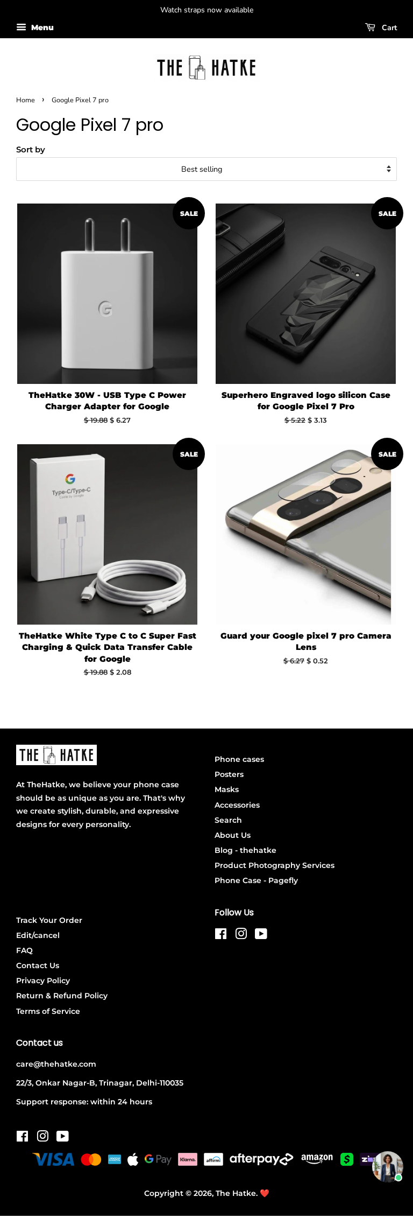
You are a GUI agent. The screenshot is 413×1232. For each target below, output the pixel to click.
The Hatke (236, 1193)
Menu (41, 27)
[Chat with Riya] (387, 1166)
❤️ (264, 1193)
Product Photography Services (274, 865)
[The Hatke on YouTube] (261, 936)
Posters (229, 774)
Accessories (237, 805)
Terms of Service (48, 1011)
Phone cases (239, 759)
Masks (227, 789)
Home (25, 100)
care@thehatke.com (56, 1064)
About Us (233, 835)
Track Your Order (49, 920)
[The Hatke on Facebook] (221, 936)
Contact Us (37, 965)
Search (228, 820)
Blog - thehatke (245, 850)
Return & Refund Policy (62, 995)
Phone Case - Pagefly (256, 880)
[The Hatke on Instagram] (241, 936)
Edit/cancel (38, 935)
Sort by (30, 149)
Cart (388, 28)
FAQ (24, 950)
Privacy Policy (43, 980)
